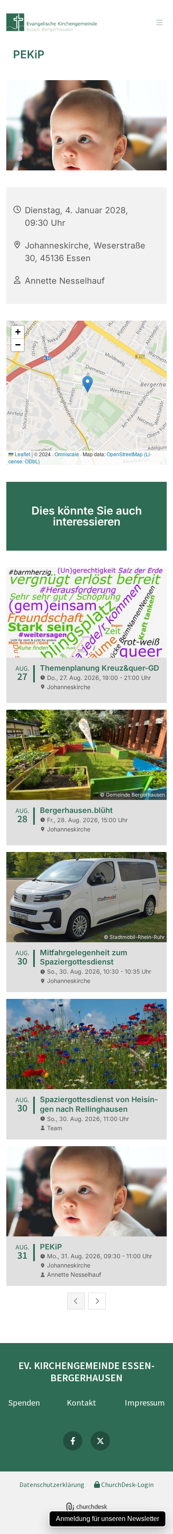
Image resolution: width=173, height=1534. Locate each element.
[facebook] (73, 1441)
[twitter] (100, 1441)
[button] (145, 23)
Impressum (145, 1402)
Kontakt (81, 1402)
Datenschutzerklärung (51, 1484)
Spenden (24, 1402)
